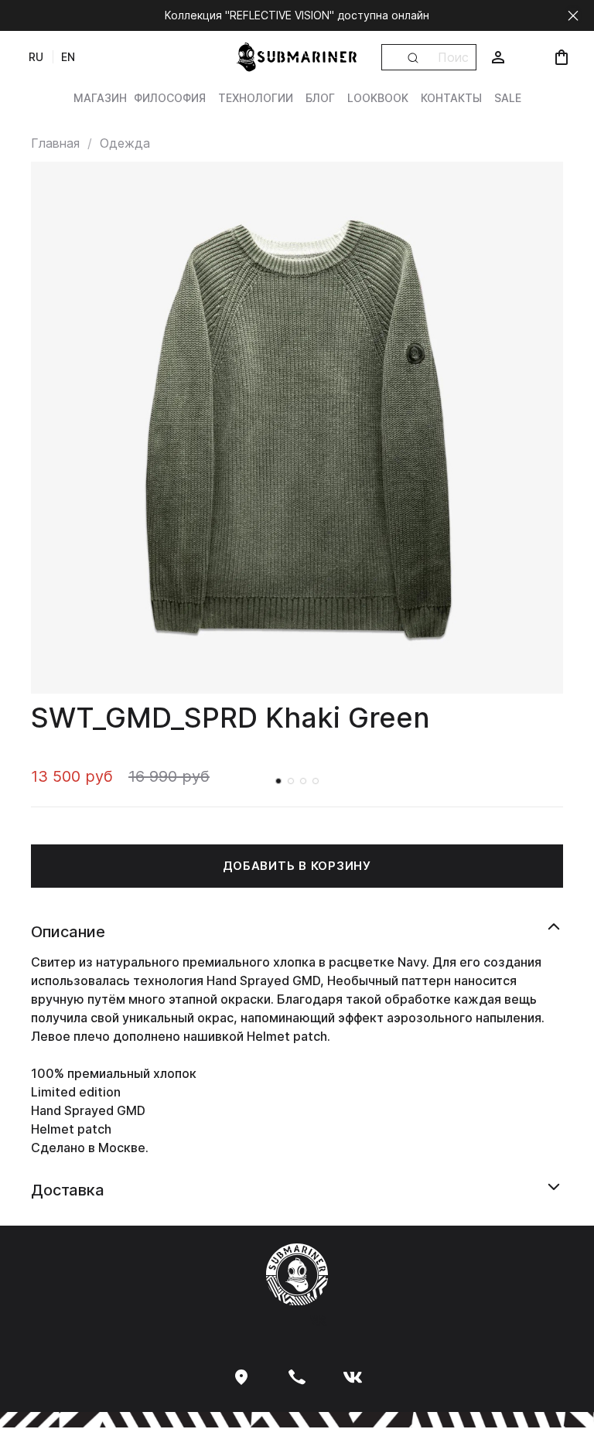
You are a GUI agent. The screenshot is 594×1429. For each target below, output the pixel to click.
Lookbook (377, 97)
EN (68, 56)
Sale (507, 97)
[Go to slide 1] (278, 781)
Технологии (255, 97)
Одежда (125, 143)
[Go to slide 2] (291, 781)
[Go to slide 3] (303, 781)
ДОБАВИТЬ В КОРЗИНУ (297, 865)
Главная (55, 143)
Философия (170, 97)
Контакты (451, 97)
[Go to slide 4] (315, 781)
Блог (320, 97)
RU (36, 56)
